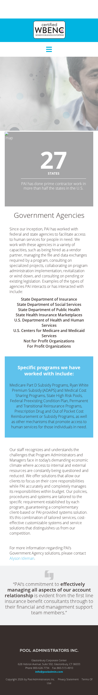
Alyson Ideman (22, 558)
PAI (49, 9)
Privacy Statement (68, 679)
